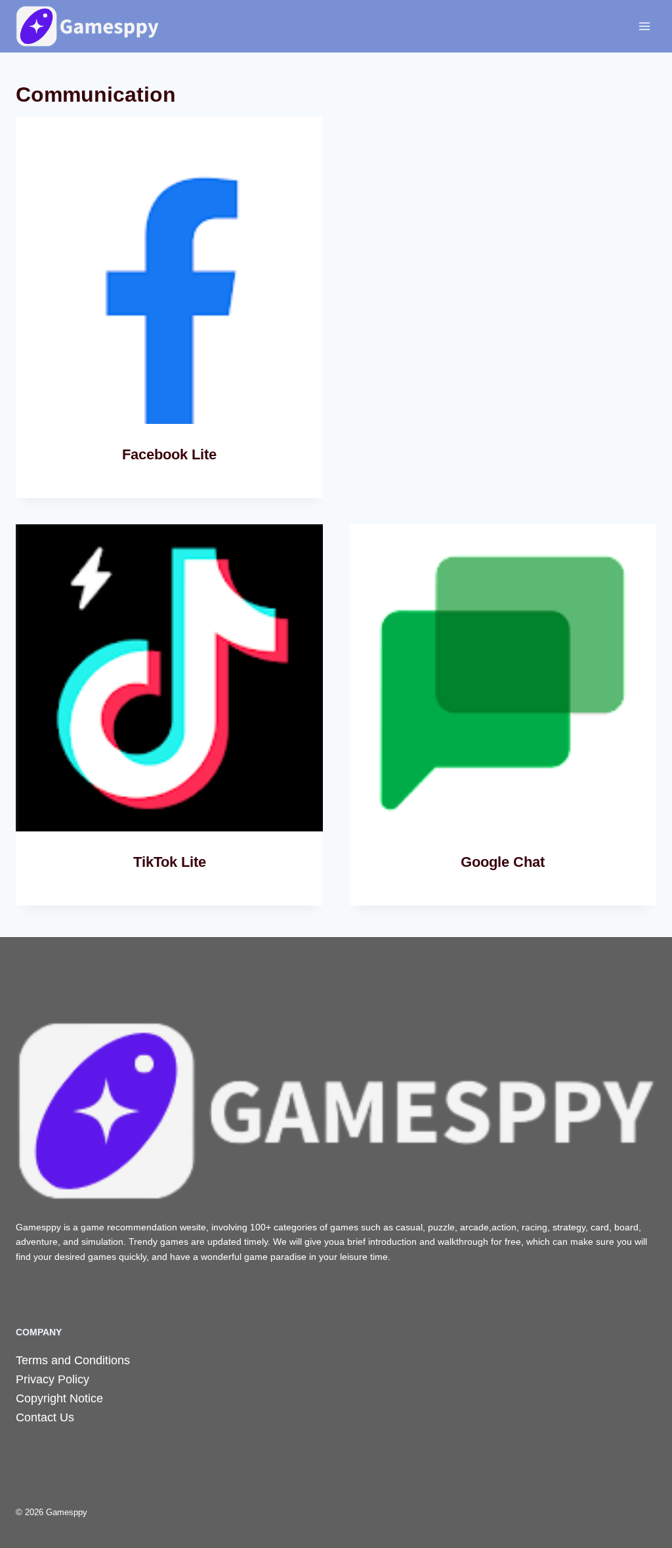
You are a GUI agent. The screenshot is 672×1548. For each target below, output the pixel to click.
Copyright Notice (59, 1398)
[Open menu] (644, 26)
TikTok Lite (169, 862)
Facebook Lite (169, 454)
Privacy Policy (52, 1379)
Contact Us (45, 1417)
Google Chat (503, 862)
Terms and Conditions (73, 1360)
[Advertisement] (502, 241)
